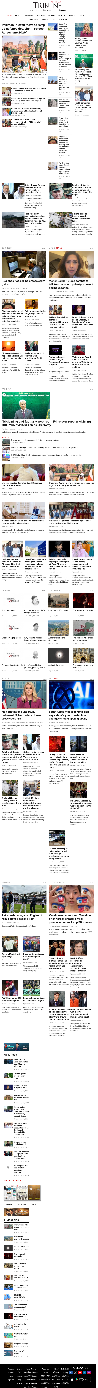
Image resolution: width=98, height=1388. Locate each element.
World (51, 15)
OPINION (6, 590)
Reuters (7, 722)
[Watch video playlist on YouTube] (16, 1047)
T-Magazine (33, 20)
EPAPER (63, 10)
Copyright (65, 1376)
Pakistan (29, 15)
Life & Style (84, 15)
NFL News (56, 1383)
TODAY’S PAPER (36, 10)
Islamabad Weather (31, 1387)
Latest (18, 15)
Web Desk (5, 83)
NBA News (56, 1380)
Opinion (71, 15)
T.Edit (19, 1372)
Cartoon (63, 20)
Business (41, 15)
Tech (53, 20)
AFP (3, 722)
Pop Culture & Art (54, 926)
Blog (19, 1380)
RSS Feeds (45, 1376)
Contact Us (45, 1383)
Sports (61, 15)
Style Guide (65, 1369)
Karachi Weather (31, 1380)
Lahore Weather (31, 1383)
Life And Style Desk (55, 292)
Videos (19, 1383)
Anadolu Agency (16, 722)
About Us (45, 1369)
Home (9, 15)
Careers (45, 1387)
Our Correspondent (8, 288)
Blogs (45, 20)
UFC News (56, 1376)
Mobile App (65, 1383)
